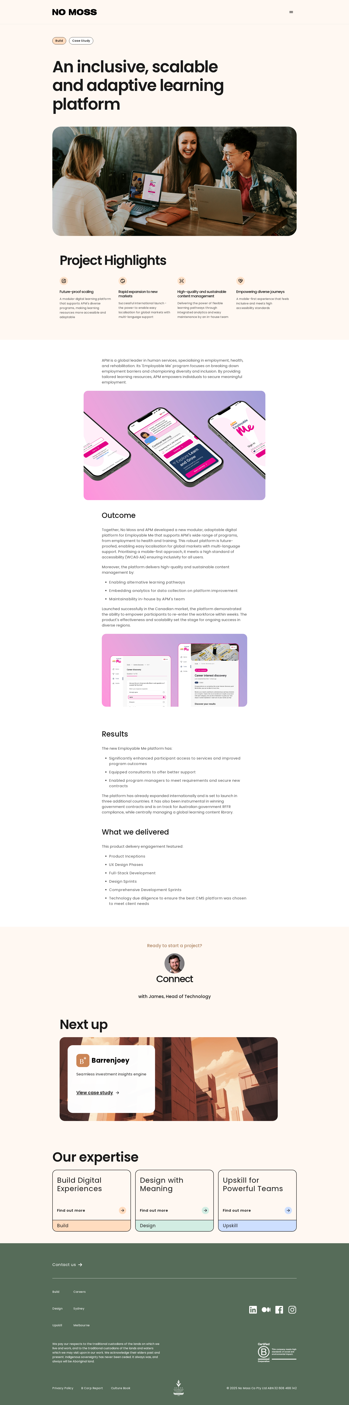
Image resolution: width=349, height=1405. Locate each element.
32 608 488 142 (285, 1388)
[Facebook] (279, 1309)
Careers (79, 1292)
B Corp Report (92, 1388)
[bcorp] (277, 1353)
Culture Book (121, 1388)
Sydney (78, 1309)
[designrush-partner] (178, 1388)
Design (57, 1309)
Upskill (57, 1325)
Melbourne (81, 1325)
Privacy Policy (62, 1388)
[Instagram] (292, 1309)
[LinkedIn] (253, 1309)
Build (55, 1292)
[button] (291, 12)
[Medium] (266, 1309)
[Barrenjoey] (169, 1079)
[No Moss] (74, 12)
